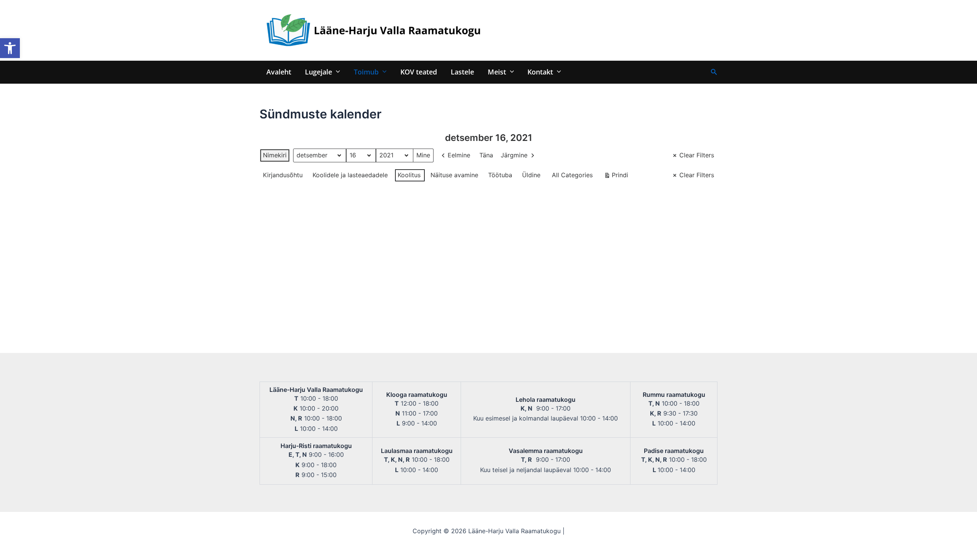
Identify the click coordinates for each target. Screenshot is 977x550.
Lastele (462, 72)
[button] (10, 48)
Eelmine (459, 155)
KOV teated (418, 72)
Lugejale (318, 72)
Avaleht (278, 72)
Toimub (366, 72)
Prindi (616, 176)
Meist (497, 72)
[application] (336, 72)
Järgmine (514, 155)
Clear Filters (696, 155)
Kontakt (540, 72)
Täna (486, 155)
